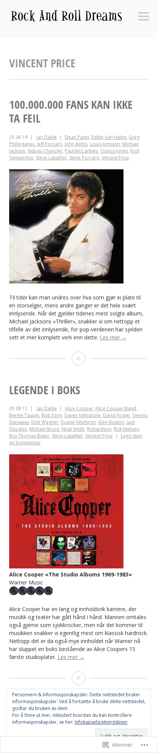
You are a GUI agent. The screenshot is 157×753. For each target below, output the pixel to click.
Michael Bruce (44, 429)
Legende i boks (44, 390)
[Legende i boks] (78, 678)
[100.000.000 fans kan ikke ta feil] (78, 358)
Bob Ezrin (52, 415)
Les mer (113, 337)
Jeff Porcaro (49, 144)
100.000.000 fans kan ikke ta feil (71, 111)
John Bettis (76, 144)
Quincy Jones (114, 151)
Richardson (99, 429)
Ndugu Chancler (45, 151)
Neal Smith (73, 429)
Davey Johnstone (82, 415)
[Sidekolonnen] (143, 17)
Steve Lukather (51, 157)
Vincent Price (115, 157)
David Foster (116, 415)
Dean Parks (77, 137)
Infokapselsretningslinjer (101, 722)
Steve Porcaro (84, 157)
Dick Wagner (44, 422)
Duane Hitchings (78, 422)
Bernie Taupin (24, 415)
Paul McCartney (81, 151)
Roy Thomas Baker (29, 436)
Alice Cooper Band (115, 408)
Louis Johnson (105, 144)
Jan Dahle (47, 137)
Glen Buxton (111, 422)
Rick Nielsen (126, 429)
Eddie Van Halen (109, 137)
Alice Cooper (79, 408)
